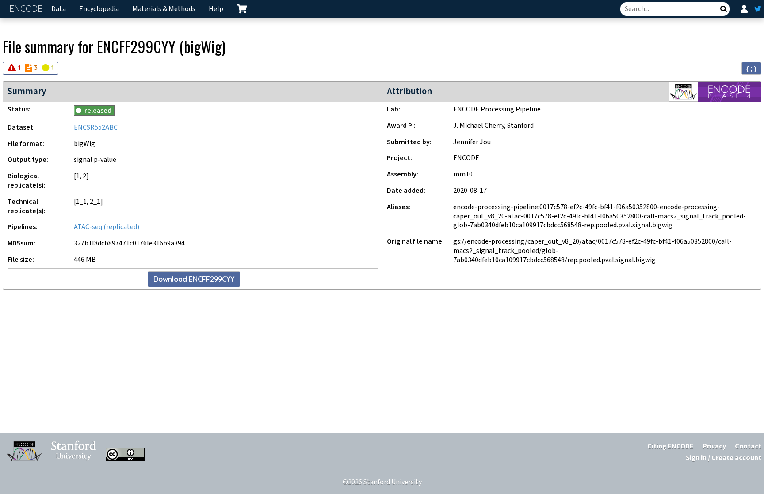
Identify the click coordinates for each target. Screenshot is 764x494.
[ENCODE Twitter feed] (757, 8)
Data (58, 9)
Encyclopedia (99, 9)
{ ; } (751, 69)
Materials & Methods (163, 9)
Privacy (714, 446)
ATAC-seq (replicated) (106, 227)
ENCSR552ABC (96, 127)
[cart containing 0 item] (242, 9)
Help (216, 9)
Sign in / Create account (723, 458)
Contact (748, 446)
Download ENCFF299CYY (193, 279)
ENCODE (27, 9)
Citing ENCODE (670, 446)
